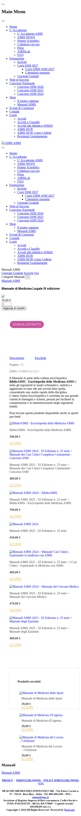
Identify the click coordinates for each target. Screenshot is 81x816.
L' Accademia (18, 30)
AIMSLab (23, 51)
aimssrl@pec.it (40, 797)
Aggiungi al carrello (14, 308)
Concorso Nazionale (22, 83)
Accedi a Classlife (28, 122)
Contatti (14, 111)
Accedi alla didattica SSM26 (35, 125)
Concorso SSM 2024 (30, 94)
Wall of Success (19, 79)
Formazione (16, 58)
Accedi (21, 118)
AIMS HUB (25, 129)
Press (20, 48)
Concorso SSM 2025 (30, 90)
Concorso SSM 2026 (30, 86)
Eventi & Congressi (21, 108)
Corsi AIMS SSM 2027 (39, 69)
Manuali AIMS (26, 104)
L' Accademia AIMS (30, 33)
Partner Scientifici (28, 40)
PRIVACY (7, 780)
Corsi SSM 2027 (27, 65)
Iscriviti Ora (31, 273)
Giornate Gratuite (28, 76)
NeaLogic (69, 809)
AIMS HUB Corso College (34, 132)
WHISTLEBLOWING (28, 780)
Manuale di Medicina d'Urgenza (41, 720)
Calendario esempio (37, 72)
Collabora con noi (28, 44)
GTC (41, 783)
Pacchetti (40, 358)
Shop (12, 97)
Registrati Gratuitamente (32, 136)
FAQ (20, 55)
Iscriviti (22, 62)
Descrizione (16, 358)
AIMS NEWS (26, 37)
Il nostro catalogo (28, 101)
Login (13, 115)
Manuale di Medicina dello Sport (41, 698)
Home (13, 26)
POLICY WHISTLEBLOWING (61, 780)
